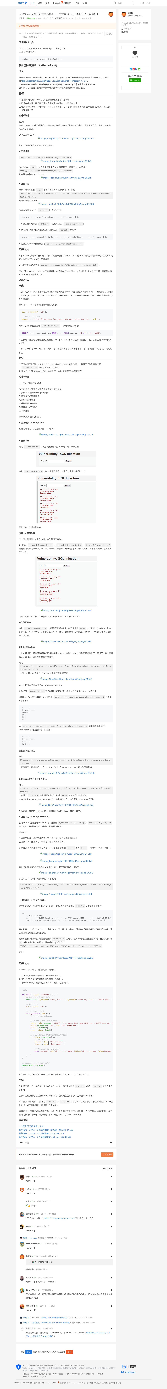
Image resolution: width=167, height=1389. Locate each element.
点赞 (110, 1168)
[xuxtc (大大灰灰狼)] (22, 1214)
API (75, 1365)
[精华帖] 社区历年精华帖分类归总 (54, 1317)
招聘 (47, 3)
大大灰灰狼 (30, 1214)
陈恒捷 (21, 18)
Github (69, 1365)
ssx (27, 1226)
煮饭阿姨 (29, 1277)
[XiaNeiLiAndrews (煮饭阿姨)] (22, 1278)
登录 (148, 3)
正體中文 (34, 1376)
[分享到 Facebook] (136, 69)
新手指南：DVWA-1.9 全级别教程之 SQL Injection (41, 1133)
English (43, 1376)
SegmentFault (71, 1374)
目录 (110, 34)
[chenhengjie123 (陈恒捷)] (110, 14)
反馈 (63, 1365)
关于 (24, 1365)
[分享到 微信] (139, 69)
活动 (77, 3)
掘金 (61, 1374)
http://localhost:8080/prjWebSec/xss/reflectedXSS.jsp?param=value (54, 80)
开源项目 (68, 3)
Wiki (85, 3)
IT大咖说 (99, 1374)
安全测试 (24, 14)
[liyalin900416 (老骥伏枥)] (22, 1329)
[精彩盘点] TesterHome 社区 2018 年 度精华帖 (51, 1322)
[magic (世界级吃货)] (22, 1306)
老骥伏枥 (58, 18)
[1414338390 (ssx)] (22, 1227)
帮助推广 (82, 1365)
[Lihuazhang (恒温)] (22, 1189)
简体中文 (26, 1376)
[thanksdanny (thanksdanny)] (22, 1244)
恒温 (28, 1189)
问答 (40, 3)
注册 (142, 3)
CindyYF (30, 1290)
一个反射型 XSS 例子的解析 (31, 1126)
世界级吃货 (30, 1306)
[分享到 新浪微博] (134, 69)
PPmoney (31, 18)
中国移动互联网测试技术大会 (48, 1365)
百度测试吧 (89, 1374)
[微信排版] (111, 1142)
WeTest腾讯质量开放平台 (41, 1374)
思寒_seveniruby (30, 1238)
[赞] (111, 1176)
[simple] (21, 1317)
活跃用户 (31, 1365)
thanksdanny (32, 1243)
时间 (104, 1168)
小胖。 (29, 1176)
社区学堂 (57, 2)
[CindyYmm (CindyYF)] (22, 1290)
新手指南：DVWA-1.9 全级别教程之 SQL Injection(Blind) (45, 1137)
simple (26, 1317)
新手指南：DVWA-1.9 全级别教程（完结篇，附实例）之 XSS (46, 1129)
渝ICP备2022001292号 (46, 1383)
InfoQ (55, 1374)
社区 (33, 3)
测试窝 (81, 1374)
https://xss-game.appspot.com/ (59, 1218)
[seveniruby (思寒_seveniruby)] (21, 1238)
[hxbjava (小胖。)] (22, 1177)
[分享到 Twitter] (131, 69)
